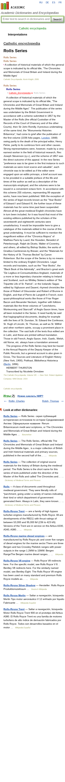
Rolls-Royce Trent (14, 511)
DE (47, 2)
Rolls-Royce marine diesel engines (24, 536)
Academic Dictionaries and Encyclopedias (30, 13)
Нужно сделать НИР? (30, 396)
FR (60, 2)
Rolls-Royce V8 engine (16, 560)
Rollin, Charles (17, 401)
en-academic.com (13, 5)
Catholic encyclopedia (32, 28)
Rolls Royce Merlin (14, 595)
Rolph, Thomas (50, 401)
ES (53, 2)
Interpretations (17, 34)
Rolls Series (10, 416)
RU (40, 2)
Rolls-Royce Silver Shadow (19, 585)
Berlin (7, 364)
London (45, 137)
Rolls (6, 486)
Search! (57, 19)
